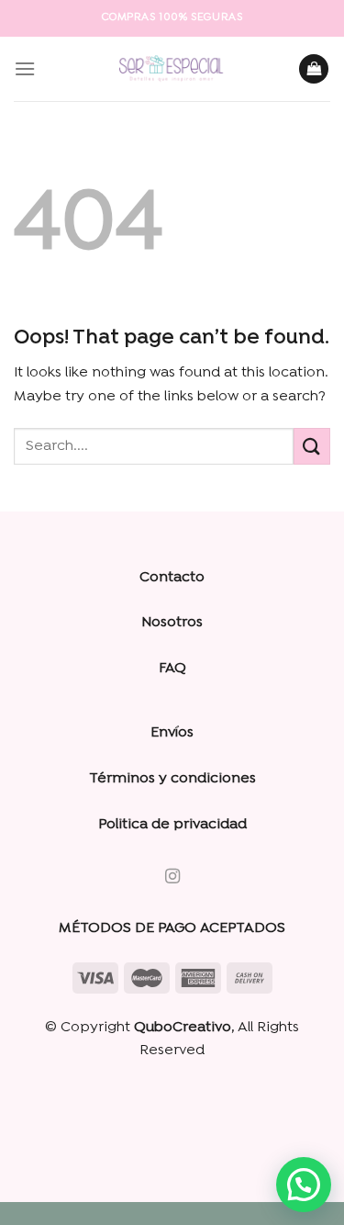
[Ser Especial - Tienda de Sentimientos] (172, 69)
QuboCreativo (182, 1027)
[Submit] (312, 446)
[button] (303, 1184)
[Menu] (25, 68)
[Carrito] (313, 69)
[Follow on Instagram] (171, 877)
